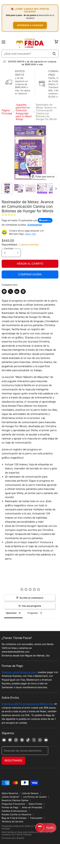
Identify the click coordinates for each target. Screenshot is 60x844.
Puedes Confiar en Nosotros (16, 814)
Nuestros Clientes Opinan (15, 800)
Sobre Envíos (35, 803)
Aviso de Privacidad (32, 807)
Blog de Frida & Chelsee (14, 818)
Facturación (36, 818)
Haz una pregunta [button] (31, 605)
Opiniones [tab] (11, 612)
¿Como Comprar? (11, 796)
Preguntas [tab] (33, 612)
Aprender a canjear (30, 25)
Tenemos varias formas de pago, (19, 672)
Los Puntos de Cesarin (35, 796)
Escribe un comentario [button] (31, 597)
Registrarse (13, 760)
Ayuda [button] (50, 827)
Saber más (30, 233)
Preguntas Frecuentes (13, 803)
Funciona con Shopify (13, 838)
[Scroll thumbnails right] (55, 188)
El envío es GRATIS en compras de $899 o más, (28, 703)
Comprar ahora (30, 274)
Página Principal (7, 112)
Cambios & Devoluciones (14, 811)
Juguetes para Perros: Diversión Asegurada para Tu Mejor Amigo (24, 112)
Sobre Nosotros (10, 793)
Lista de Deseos (30, 793)
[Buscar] (54, 53)
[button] (45, 827)
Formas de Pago (10, 807)
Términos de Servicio (12, 821)
